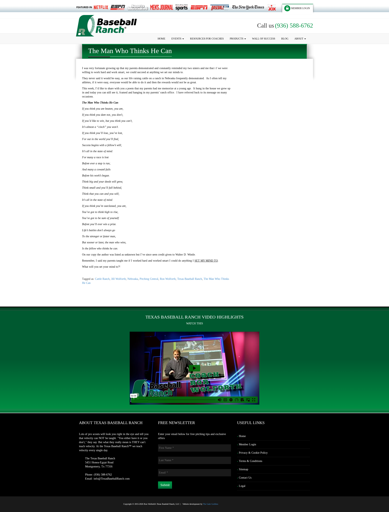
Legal (242, 485)
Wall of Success (263, 38)
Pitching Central (149, 278)
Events (176, 38)
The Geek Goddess (210, 504)
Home (161, 38)
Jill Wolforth (118, 278)
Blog (284, 38)
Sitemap (243, 469)
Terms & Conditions (250, 461)
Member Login (247, 444)
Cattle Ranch (102, 278)
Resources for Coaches (207, 38)
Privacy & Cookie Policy (253, 452)
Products (237, 38)
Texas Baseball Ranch (189, 278)
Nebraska (132, 278)
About (299, 38)
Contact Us (245, 477)
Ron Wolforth (168, 278)
